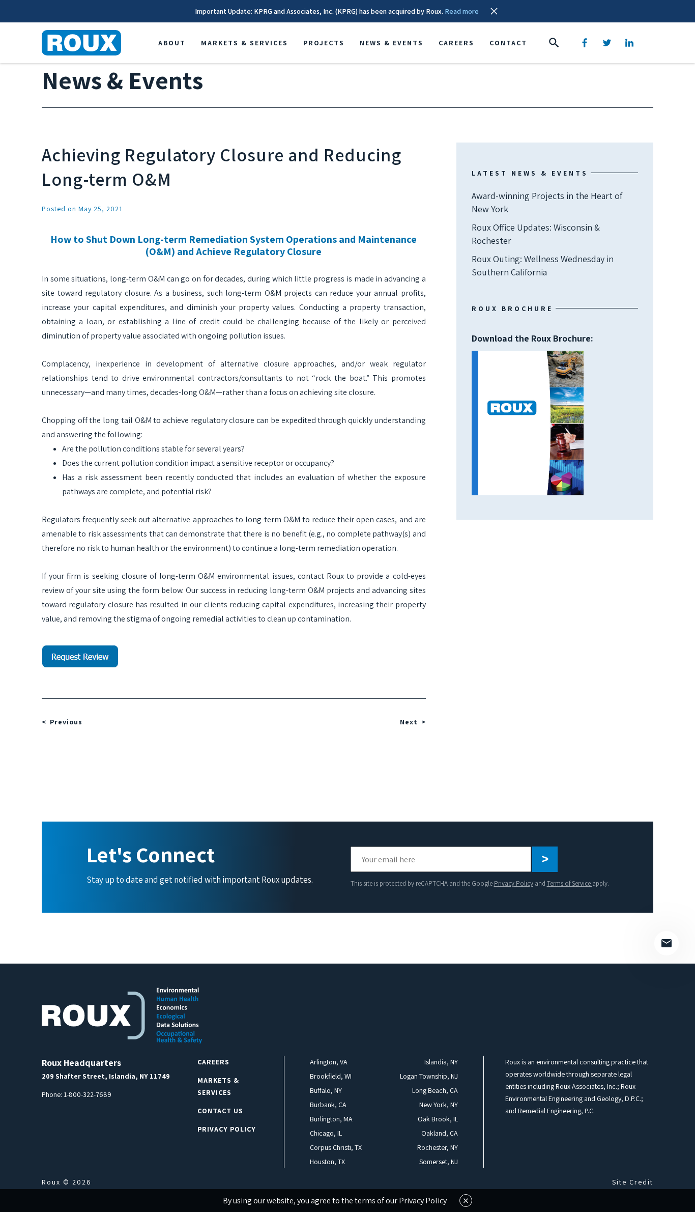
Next (409, 721)
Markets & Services (244, 42)
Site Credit (632, 1182)
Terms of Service (569, 883)
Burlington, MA (331, 1118)
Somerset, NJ (438, 1161)
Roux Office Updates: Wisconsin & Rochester (536, 233)
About (172, 42)
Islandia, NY (441, 1061)
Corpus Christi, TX (336, 1147)
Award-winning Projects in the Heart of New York (547, 202)
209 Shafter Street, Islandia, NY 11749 (106, 1076)
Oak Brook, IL (438, 1118)
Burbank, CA (328, 1104)
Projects (323, 42)
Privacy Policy (513, 883)
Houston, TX (327, 1161)
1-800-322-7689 (87, 1094)
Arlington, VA (328, 1061)
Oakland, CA (439, 1133)
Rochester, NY (437, 1147)
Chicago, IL (326, 1133)
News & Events (391, 42)
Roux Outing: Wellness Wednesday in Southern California (543, 265)
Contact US (220, 1110)
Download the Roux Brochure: (532, 380)
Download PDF (527, 423)
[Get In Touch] (666, 943)
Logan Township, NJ (429, 1076)
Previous (66, 721)
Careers (456, 42)
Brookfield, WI (331, 1076)
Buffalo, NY (326, 1090)
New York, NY (438, 1104)
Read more (462, 11)
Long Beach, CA (435, 1090)
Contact (508, 42)
